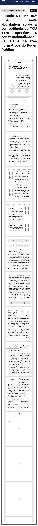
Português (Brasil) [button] (18, 1)
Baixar (34, 10)
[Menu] (3, 2)
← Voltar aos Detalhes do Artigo (13, 10)
